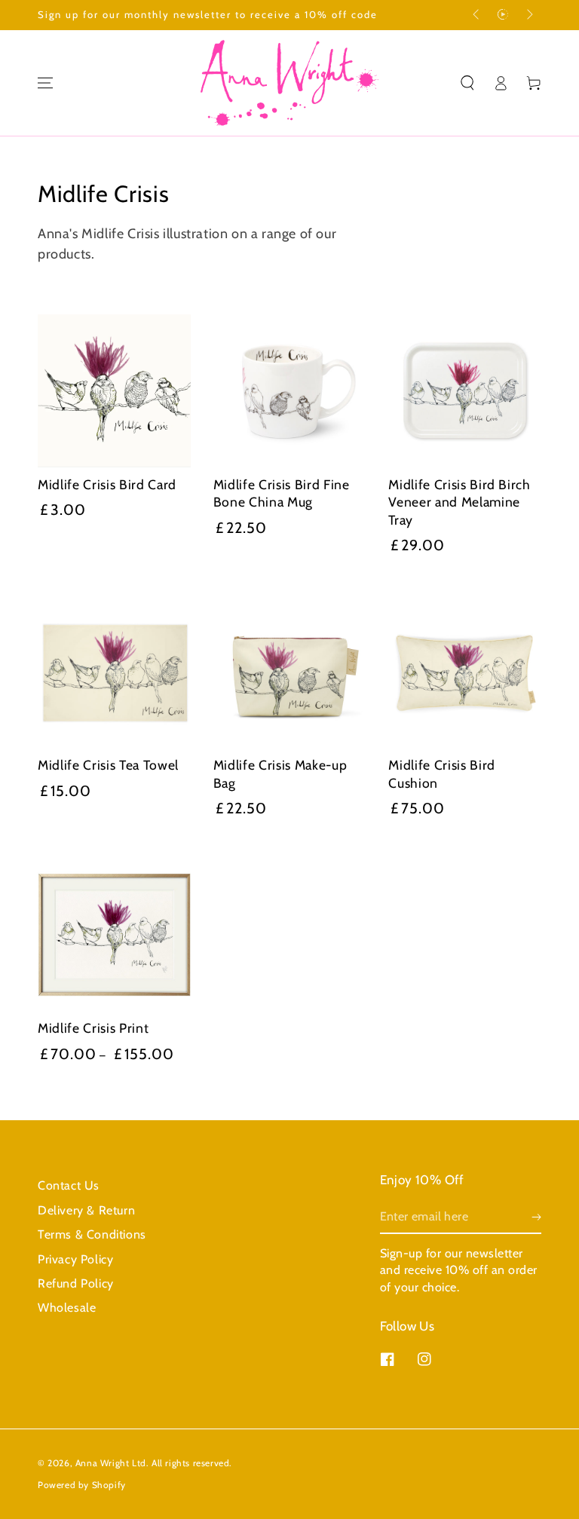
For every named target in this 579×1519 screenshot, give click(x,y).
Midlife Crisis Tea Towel (108, 765)
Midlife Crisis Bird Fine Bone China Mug (281, 493)
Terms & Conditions (92, 1234)
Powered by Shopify (82, 1484)
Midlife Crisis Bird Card (107, 484)
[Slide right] (528, 15)
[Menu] (45, 83)
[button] (467, 83)
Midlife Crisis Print (93, 1028)
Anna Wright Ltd (110, 1462)
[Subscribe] (536, 1216)
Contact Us (69, 1185)
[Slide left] (477, 15)
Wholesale (67, 1307)
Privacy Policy (75, 1259)
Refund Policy (76, 1283)
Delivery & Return (86, 1210)
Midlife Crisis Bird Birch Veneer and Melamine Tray (459, 502)
